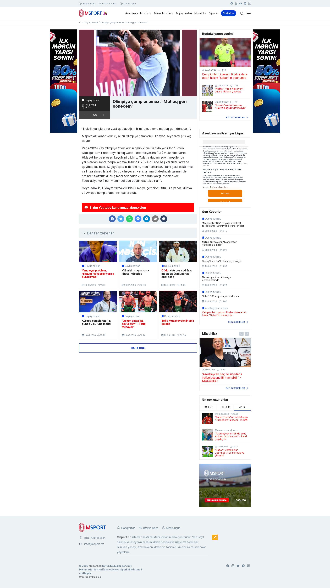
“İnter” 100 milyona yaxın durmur (220, 296)
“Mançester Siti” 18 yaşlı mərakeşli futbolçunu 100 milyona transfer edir (223, 224)
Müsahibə (200, 13)
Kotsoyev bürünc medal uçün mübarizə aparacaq (176, 273)
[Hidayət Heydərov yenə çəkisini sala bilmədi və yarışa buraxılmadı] (98, 251)
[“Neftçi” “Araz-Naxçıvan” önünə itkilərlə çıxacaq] (207, 90)
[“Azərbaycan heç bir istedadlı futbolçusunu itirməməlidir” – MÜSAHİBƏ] (225, 352)
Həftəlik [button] (225, 407)
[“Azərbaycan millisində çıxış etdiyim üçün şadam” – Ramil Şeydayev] (207, 434)
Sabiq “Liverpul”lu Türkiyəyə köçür (221, 261)
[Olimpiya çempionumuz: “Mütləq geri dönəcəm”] (138, 63)
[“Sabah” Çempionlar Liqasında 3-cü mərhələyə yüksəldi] (207, 451)
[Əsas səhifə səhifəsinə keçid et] (80, 22)
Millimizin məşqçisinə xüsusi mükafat (135, 272)
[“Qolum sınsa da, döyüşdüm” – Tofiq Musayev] (138, 301)
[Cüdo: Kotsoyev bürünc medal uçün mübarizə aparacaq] (178, 251)
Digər (212, 13)
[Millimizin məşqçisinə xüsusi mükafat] (138, 251)
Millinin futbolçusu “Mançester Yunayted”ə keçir (219, 243)
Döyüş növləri (184, 13)
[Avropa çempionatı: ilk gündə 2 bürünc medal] (98, 301)
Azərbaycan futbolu (136, 13)
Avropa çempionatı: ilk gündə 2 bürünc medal (96, 322)
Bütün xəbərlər (235, 117)
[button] (242, 13)
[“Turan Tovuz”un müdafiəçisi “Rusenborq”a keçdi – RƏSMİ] (207, 418)
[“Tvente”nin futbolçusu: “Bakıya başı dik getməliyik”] (207, 106)
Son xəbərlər (236, 322)
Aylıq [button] (242, 407)
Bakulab (96, 576)
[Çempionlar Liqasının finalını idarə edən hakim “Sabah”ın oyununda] (225, 52)
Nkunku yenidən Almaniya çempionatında (216, 278)
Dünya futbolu (162, 13)
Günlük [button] (208, 407)
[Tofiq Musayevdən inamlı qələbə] (178, 301)
